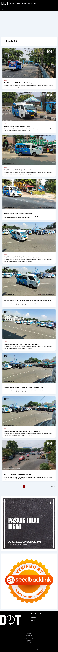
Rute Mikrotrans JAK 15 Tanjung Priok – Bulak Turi (19, 170)
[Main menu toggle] (55, 3)
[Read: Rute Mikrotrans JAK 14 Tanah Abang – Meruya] (29, 193)
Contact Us (29, 635)
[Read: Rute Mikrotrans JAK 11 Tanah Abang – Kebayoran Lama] (29, 324)
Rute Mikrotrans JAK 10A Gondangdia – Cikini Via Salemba (22, 431)
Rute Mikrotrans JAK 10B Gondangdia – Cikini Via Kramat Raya (23, 387)
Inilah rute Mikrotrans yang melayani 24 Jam (17, 474)
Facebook (33, 618)
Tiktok (32, 624)
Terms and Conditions (29, 638)
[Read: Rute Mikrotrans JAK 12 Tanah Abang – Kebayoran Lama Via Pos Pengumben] (29, 280)
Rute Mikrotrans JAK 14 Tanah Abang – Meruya (18, 213)
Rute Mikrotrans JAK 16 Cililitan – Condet (17, 126)
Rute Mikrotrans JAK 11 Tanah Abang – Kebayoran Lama (21, 344)
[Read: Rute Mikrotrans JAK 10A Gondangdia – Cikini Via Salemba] (29, 411)
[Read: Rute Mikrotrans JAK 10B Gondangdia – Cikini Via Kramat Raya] (29, 367)
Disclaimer (29, 640)
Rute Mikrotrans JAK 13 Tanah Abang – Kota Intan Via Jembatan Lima (25, 257)
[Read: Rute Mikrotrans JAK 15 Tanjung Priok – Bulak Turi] (29, 150)
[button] (2, 9)
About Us (29, 633)
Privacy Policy (29, 636)
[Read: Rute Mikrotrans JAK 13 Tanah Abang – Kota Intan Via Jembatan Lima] (29, 237)
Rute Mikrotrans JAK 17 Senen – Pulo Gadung (18, 83)
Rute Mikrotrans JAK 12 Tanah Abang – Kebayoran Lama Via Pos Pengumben (27, 300)
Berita (5, 80)
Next (53, 486)
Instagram (33, 617)
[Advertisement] (29, 22)
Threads (33, 620)
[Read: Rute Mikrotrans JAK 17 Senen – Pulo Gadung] (29, 63)
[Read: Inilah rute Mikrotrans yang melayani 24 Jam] (29, 454)
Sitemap (29, 642)
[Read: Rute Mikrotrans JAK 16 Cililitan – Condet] (29, 106)
